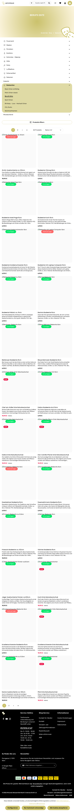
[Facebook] (3, 719)
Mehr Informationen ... (63, 801)
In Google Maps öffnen (7, 767)
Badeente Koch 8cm (45, 218)
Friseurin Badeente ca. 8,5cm (13, 550)
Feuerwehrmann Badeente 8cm (50, 502)
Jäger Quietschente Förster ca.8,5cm (16, 597)
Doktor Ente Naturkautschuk (12, 455)
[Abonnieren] (54, 765)
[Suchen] (49, 3)
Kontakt (41, 721)
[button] (69, 41)
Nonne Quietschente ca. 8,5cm (13, 692)
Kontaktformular (26, 748)
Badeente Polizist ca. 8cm (12, 312)
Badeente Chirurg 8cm (46, 170)
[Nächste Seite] (22, 130)
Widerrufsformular (45, 734)
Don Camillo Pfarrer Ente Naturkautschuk (53, 455)
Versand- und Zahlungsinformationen (47, 726)
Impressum (61, 721)
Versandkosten (37, 784)
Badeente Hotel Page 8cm (12, 218)
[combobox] (40, 3)
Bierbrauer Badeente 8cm (11, 360)
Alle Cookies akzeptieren (59, 808)
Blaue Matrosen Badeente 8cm (49, 360)
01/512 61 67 (26, 728)
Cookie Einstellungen (64, 718)
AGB (40, 737)
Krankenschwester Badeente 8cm (15, 644)
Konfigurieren (13, 808)
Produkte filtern (38, 122)
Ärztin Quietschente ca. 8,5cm (13, 170)
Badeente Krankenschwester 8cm (15, 265)
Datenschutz (61, 725)
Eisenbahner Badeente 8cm (12, 502)
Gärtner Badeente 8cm (46, 550)
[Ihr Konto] (65, 3)
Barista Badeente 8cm (46, 312)
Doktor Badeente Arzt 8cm (48, 407)
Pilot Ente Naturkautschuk (47, 692)
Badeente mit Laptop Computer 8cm (52, 265)
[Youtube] (7, 719)
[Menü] (55, 3)
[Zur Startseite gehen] (8, 3)
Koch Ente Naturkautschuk (48, 597)
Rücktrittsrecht (44, 731)
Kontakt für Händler (45, 718)
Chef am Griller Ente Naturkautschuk (16, 407)
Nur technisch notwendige (33, 808)
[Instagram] (10, 719)
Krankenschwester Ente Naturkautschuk (53, 644)
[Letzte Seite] (27, 130)
